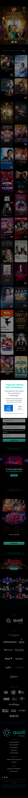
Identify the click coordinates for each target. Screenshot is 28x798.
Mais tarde (19, 408)
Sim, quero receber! (8, 408)
